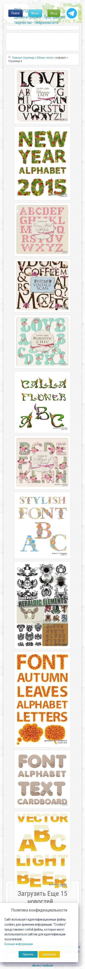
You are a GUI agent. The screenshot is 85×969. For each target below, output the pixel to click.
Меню (35, 13)
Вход (54, 13)
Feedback (47, 965)
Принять (28, 954)
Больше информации (19, 944)
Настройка (49, 954)
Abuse (36, 965)
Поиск (15, 13)
